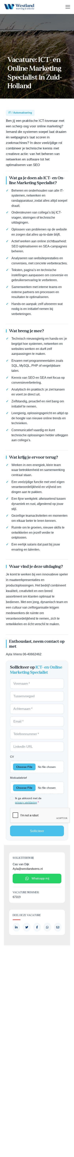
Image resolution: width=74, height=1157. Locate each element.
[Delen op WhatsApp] (47, 927)
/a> (37, 927)
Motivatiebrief (18, 777)
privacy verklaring (26, 802)
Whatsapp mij (40, 878)
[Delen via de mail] (57, 927)
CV (12, 756)
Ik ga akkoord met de (28, 800)
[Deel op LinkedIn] (16, 927)
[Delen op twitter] (26, 927)
